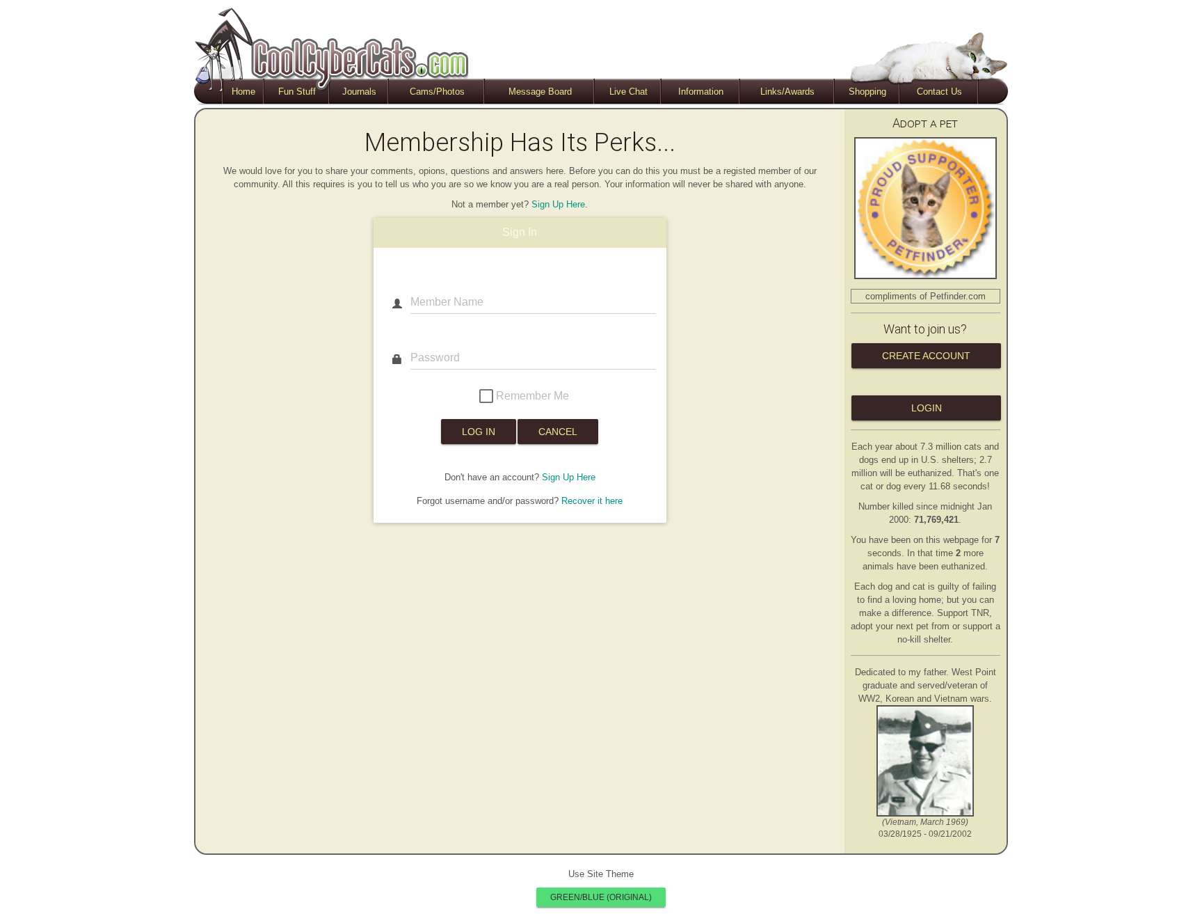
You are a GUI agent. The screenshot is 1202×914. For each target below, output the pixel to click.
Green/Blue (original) (601, 897)
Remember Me (531, 395)
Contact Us (939, 91)
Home (243, 91)
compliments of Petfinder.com (925, 296)
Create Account (926, 355)
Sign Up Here (558, 204)
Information (700, 91)
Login (926, 407)
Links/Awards (787, 91)
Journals (359, 91)
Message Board (540, 91)
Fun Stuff (297, 91)
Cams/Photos (437, 91)
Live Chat (628, 91)
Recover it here (592, 501)
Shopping (867, 91)
